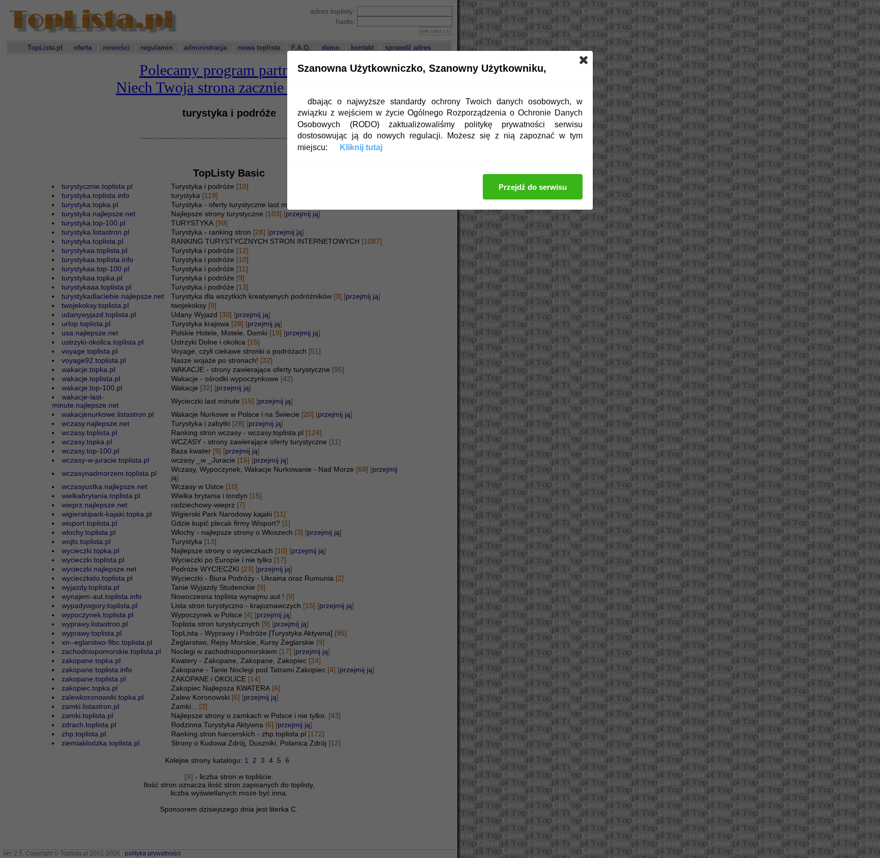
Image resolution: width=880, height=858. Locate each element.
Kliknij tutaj (361, 147)
